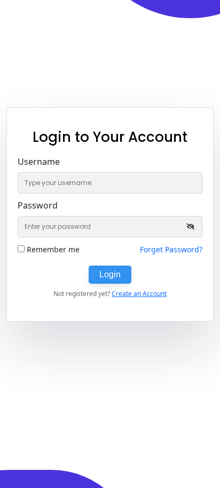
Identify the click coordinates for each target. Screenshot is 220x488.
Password (38, 205)
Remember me (53, 249)
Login (110, 274)
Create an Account (139, 293)
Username (39, 161)
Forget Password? (171, 249)
